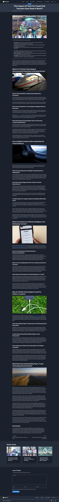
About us (53, 497)
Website (37, 486)
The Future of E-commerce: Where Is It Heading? (29, 459)
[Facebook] (51, 500)
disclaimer (48, 497)
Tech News (32, 1)
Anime (52, 1)
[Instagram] (55, 500)
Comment (14, 475)
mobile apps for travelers (37, 315)
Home (23, 1)
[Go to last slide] (8, 455)
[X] (53, 500)
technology (19, 115)
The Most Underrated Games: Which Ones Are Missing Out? (39, 437)
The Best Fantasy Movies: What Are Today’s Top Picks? (20, 437)
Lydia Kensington (15, 10)
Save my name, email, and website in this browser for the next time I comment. (24, 489)
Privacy (37, 497)
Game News (46, 1)
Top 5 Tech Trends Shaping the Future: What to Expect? (44, 459)
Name (14, 486)
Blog (27, 1)
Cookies (42, 497)
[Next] (51, 455)
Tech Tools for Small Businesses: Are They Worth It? (13, 459)
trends (29, 217)
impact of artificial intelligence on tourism (20, 246)
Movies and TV (40, 1)
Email (26, 486)
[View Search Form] (55, 1)
